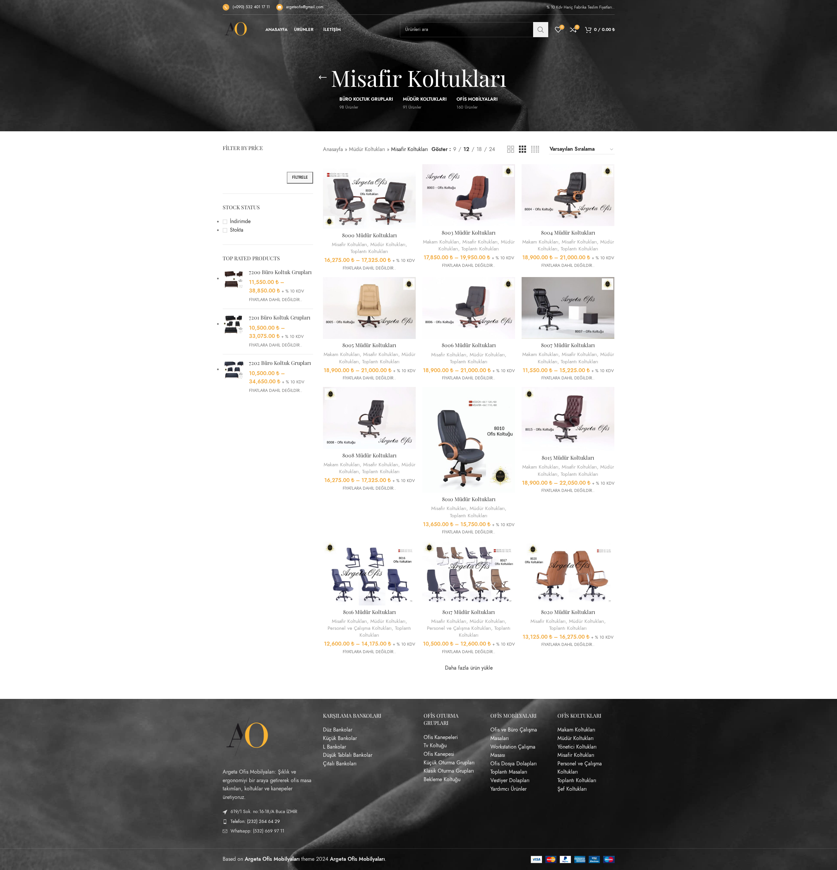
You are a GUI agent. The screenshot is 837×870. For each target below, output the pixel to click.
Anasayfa (333, 149)
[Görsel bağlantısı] (247, 736)
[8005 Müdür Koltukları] (369, 308)
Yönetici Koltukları (577, 746)
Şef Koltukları (572, 788)
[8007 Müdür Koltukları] (568, 308)
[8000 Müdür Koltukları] (369, 196)
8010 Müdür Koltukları (469, 499)
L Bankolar (334, 746)
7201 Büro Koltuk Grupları (279, 317)
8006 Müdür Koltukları (469, 345)
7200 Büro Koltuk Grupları (280, 272)
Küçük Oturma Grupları (449, 762)
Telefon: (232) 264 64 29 (255, 821)
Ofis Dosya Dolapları (513, 763)
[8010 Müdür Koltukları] (468, 440)
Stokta (236, 230)
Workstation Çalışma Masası (512, 751)
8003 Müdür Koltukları (469, 232)
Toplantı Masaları (508, 772)
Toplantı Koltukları (369, 251)
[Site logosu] (236, 29)
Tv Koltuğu (435, 745)
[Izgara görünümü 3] (522, 149)
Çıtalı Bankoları (340, 763)
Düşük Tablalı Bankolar (347, 755)
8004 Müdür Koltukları (568, 232)
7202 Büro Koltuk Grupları (280, 362)
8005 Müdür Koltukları (369, 345)
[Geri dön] (322, 77)
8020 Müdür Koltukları (568, 611)
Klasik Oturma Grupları (449, 771)
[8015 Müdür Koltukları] (568, 419)
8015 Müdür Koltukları (568, 457)
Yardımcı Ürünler (508, 788)
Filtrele (300, 177)
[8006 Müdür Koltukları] (468, 308)
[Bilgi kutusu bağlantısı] (246, 7)
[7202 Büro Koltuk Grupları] (233, 377)
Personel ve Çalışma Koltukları (360, 628)
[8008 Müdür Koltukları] (369, 418)
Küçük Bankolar (340, 738)
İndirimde (240, 221)
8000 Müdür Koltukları (369, 235)
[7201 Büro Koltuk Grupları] (233, 331)
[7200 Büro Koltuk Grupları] (233, 286)
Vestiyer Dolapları (509, 780)
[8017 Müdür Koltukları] (468, 573)
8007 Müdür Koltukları (568, 345)
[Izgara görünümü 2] (510, 149)
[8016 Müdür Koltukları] (369, 573)
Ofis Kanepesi (439, 754)
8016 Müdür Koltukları (369, 611)
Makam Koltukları (441, 241)
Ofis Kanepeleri (441, 737)
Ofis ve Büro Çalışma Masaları (513, 734)
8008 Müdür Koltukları (369, 455)
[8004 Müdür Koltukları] (568, 195)
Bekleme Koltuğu (442, 779)
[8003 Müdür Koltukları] (468, 195)
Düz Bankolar (337, 729)
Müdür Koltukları (367, 149)
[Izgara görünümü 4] (535, 149)
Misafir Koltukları (349, 244)
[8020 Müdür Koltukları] (568, 573)
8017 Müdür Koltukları (468, 611)
